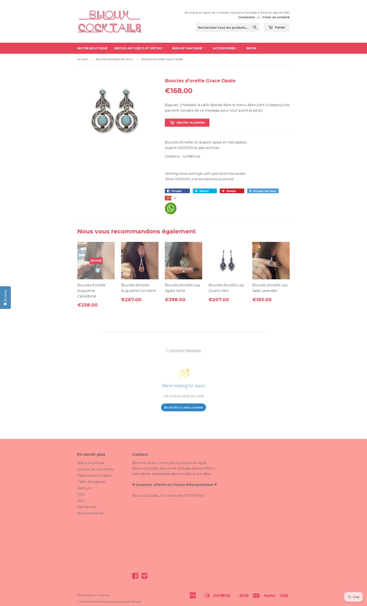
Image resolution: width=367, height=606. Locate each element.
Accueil (82, 59)
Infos (251, 48)
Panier (279, 27)
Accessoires (225, 48)
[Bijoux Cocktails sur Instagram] (144, 577)
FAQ (81, 494)
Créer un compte (276, 17)
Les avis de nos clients (95, 469)
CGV (81, 501)
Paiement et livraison (95, 476)
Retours (84, 488)
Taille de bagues (91, 482)
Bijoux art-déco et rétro (138, 48)
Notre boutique (92, 48)
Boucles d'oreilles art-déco (114, 59)
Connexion (246, 17)
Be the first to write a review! (183, 407)
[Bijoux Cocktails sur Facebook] (135, 577)
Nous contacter (90, 513)
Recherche (86, 507)
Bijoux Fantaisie (187, 48)
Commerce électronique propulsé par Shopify (109, 601)
